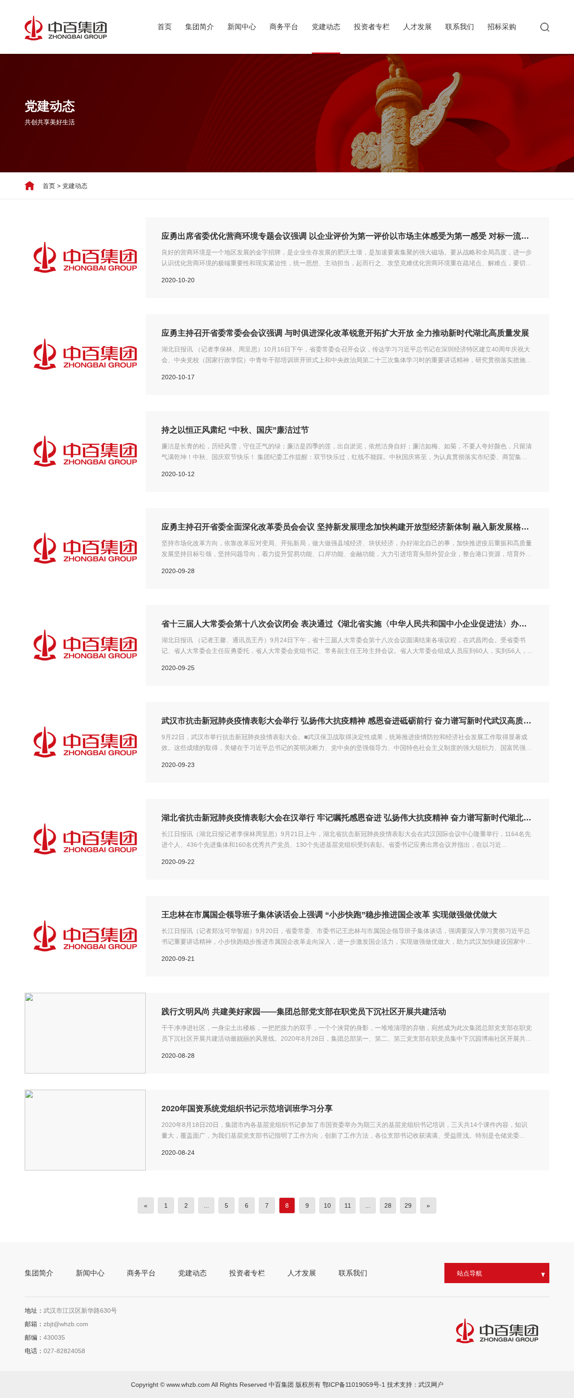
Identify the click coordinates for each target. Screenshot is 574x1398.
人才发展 (417, 27)
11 (347, 1205)
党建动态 (326, 27)
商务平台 (284, 27)
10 (327, 1205)
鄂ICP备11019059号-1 (354, 1384)
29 (408, 1205)
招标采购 (501, 27)
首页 (164, 27)
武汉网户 (431, 1384)
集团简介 (199, 27)
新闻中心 (241, 27)
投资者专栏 (372, 27)
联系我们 (459, 27)
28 (387, 1205)
